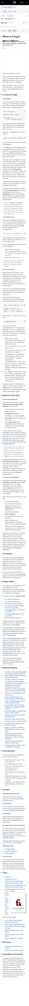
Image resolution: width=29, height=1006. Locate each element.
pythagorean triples (14, 225)
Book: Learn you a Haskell (12, 934)
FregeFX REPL (11, 610)
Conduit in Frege (10, 741)
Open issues (8, 772)
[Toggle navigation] (2, 2)
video (6, 900)
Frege (5, 7)
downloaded (19, 589)
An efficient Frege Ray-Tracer (13, 723)
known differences (14, 633)
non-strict (21, 80)
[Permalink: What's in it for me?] (1, 395)
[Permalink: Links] (1, 873)
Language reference (11, 879)
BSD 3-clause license (18, 964)
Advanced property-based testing (15, 745)
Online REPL (19, 224)
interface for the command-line (14, 683)
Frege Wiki (8, 877)
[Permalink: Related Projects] (1, 668)
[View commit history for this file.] (27, 23)
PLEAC (9, 780)
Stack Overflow (16, 818)
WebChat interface (8, 836)
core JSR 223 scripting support (14, 681)
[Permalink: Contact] (1, 789)
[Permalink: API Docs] (1, 942)
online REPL (8, 685)
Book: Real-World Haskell (12, 930)
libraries (15, 764)
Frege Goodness (7, 908)
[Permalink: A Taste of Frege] (1, 95)
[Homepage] (14, 2)
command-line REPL (17, 603)
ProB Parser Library (10, 733)
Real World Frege (10, 719)
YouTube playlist (10, 849)
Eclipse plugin (15, 614)
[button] (25, 111)
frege (10, 7)
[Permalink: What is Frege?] (1, 37)
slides (6, 902)
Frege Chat (8, 727)
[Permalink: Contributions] (1, 751)
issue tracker (20, 863)
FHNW (18, 747)
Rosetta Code (22, 778)
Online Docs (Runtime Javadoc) (14, 950)
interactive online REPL (11, 607)
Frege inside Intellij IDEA (15, 647)
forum (4, 869)
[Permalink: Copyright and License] (1, 954)
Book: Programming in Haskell (14, 938)
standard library (15, 601)
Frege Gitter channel (11, 841)
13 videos (22, 889)
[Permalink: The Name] (1, 554)
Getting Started (11, 638)
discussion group (15, 808)
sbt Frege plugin (10, 721)
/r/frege (12, 853)
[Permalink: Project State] (1, 581)
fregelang (14, 851)
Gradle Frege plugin (11, 715)
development (6, 651)
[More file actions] (27, 31)
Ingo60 (5, 23)
